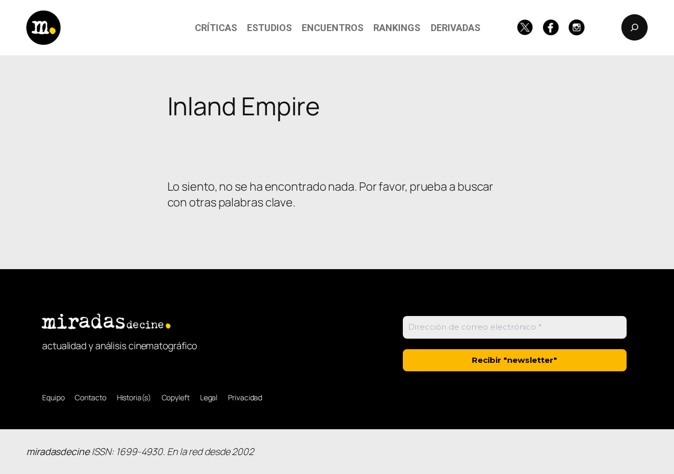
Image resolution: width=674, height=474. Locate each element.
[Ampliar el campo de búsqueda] (634, 27)
